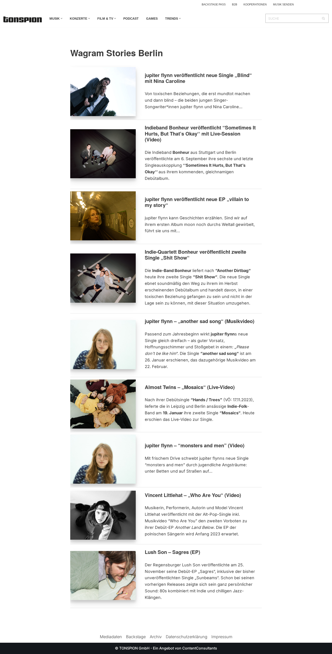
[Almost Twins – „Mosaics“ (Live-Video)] (103, 404)
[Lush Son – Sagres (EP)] (103, 575)
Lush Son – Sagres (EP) (172, 552)
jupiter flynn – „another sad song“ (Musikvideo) (199, 321)
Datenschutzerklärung (186, 636)
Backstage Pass (214, 4)
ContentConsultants (199, 648)
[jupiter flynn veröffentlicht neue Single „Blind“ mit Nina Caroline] (103, 91)
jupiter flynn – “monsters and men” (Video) (194, 445)
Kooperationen (255, 4)
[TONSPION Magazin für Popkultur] (22, 19)
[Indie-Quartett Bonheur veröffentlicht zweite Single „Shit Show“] (103, 277)
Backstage (136, 636)
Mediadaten (111, 636)
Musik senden (283, 4)
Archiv (156, 636)
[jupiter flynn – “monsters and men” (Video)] (103, 459)
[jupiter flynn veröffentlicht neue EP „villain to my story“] (103, 215)
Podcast (131, 18)
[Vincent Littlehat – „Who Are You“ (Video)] (103, 515)
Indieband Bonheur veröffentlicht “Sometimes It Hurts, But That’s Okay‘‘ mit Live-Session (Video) (200, 133)
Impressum (221, 636)
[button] (61, 18)
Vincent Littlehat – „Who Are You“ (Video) (193, 495)
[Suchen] (323, 18)
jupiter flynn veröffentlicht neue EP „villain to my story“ (197, 202)
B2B (234, 4)
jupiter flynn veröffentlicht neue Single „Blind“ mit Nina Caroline (198, 77)
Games (152, 18)
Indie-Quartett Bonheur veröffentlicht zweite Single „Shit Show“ (195, 254)
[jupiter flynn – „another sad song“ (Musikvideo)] (103, 344)
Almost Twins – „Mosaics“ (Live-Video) (190, 387)
